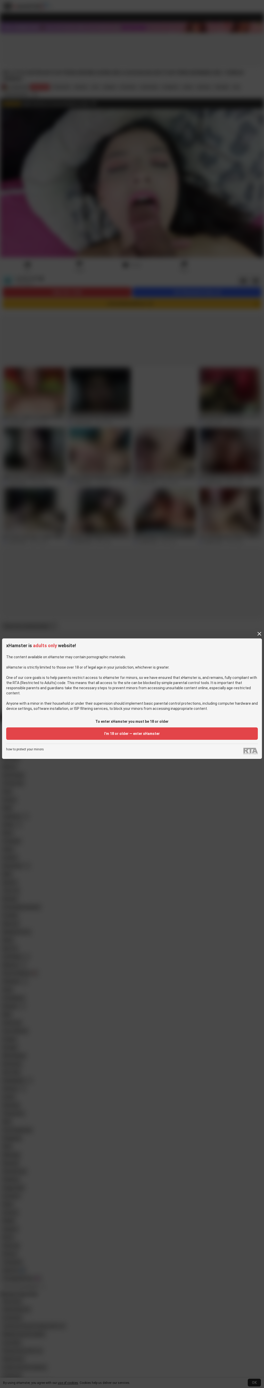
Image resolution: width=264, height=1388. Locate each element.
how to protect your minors (25, 749)
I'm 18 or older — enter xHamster (132, 734)
